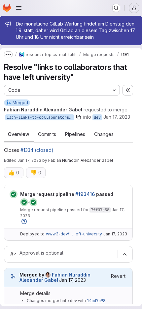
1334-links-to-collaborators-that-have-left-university (40, 117)
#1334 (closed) (36, 150)
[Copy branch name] (79, 117)
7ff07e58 (100, 210)
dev (97, 117)
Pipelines (75, 134)
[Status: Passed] (14, 194)
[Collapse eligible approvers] (124, 254)
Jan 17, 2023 (116, 117)
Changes (104, 134)
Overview (18, 134)
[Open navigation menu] (19, 8)
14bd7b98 (96, 300)
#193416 (85, 194)
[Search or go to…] (116, 8)
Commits (47, 134)
